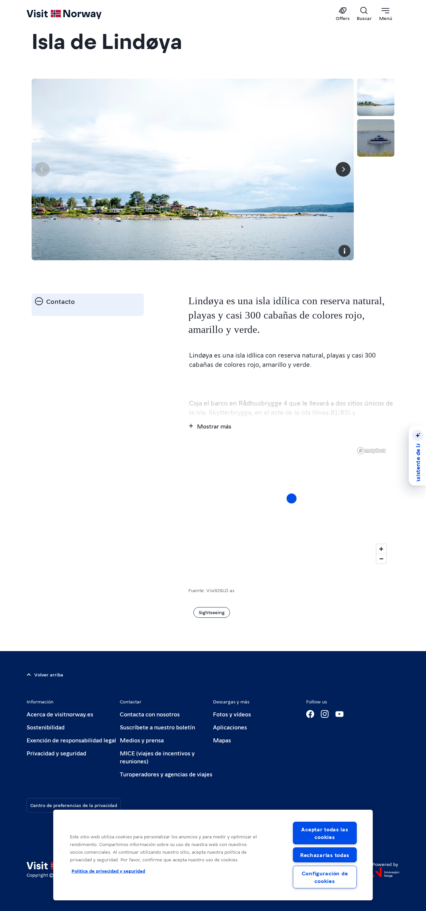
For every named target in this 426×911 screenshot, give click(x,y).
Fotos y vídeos (232, 714)
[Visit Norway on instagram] (325, 714)
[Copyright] (344, 251)
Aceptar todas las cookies (324, 833)
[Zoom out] (381, 558)
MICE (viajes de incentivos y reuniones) (157, 757)
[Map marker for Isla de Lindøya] (292, 498)
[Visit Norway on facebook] (310, 714)
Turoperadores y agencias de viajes (166, 774)
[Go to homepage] (75, 14)
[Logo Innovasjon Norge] (385, 872)
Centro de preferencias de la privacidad (73, 805)
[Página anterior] (42, 169)
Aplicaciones (230, 727)
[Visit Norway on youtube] (339, 714)
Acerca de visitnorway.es (60, 714)
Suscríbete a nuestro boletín (157, 727)
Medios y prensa (142, 740)
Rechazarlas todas (324, 854)
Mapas (222, 740)
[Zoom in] (381, 549)
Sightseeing (212, 612)
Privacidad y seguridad (56, 753)
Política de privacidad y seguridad (108, 871)
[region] (291, 505)
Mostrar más (214, 426)
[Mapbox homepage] (371, 451)
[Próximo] (343, 169)
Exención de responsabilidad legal (71, 740)
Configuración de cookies (325, 877)
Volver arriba (48, 674)
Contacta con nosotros (150, 714)
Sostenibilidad (46, 727)
